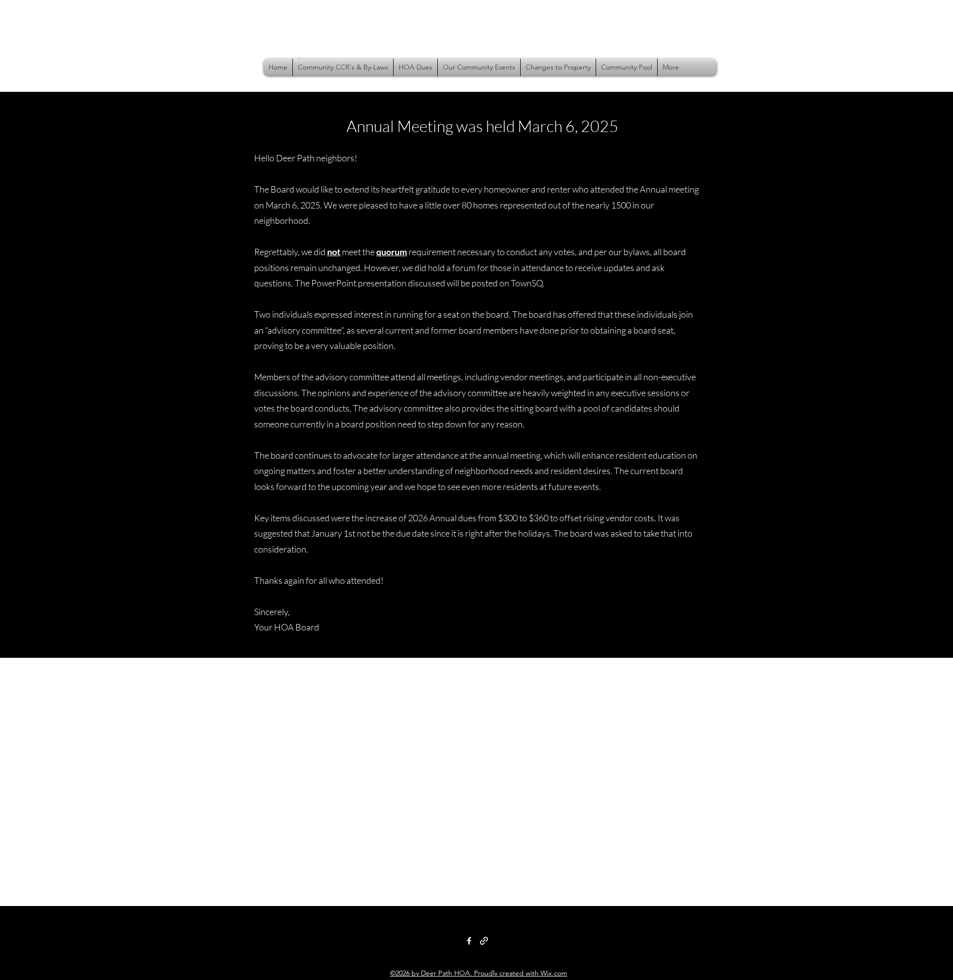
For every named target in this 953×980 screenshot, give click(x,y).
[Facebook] (469, 941)
